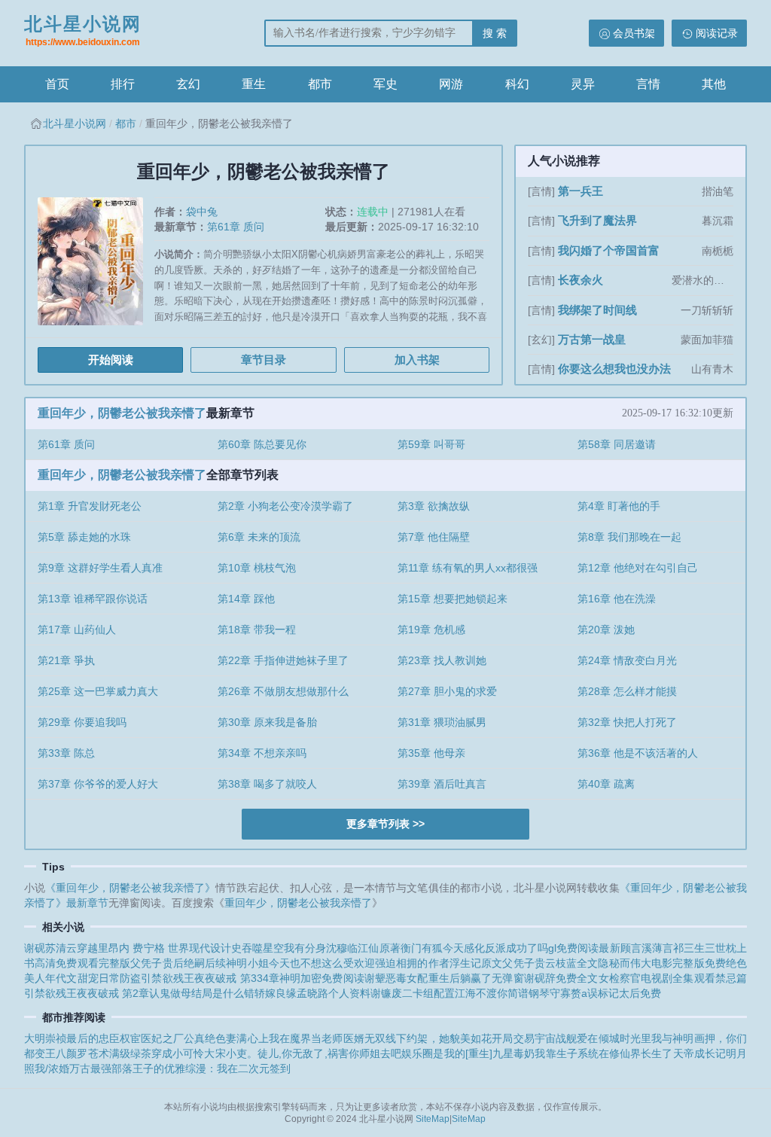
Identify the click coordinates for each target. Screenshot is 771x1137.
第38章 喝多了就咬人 (267, 784)
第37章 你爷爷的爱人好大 (98, 784)
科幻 (517, 84)
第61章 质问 (235, 227)
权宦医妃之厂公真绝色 (173, 1038)
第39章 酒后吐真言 (442, 784)
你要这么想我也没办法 (614, 368)
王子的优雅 (159, 1068)
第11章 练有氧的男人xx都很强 (468, 568)
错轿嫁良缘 (270, 993)
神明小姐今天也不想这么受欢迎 (300, 963)
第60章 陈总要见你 (262, 444)
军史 (385, 84)
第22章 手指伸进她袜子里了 (283, 660)
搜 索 (495, 33)
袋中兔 (202, 212)
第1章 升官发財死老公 (90, 506)
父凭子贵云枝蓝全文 (550, 963)
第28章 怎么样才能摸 (627, 691)
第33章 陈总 (66, 753)
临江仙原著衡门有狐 (394, 948)
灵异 (583, 84)
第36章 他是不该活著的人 (637, 753)
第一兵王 (580, 190)
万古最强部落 (101, 1068)
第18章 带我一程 (257, 629)
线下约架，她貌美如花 (439, 1038)
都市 (320, 84)
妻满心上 (247, 1038)
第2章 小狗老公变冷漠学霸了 (285, 506)
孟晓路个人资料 (333, 993)
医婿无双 (364, 1038)
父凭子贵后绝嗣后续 (178, 963)
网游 (451, 84)
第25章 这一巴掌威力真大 (98, 691)
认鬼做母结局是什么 (196, 993)
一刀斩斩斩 (707, 310)
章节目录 (263, 359)
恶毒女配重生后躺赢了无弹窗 (455, 978)
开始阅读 (110, 359)
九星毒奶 (513, 1053)
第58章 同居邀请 (616, 444)
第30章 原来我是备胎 (267, 722)
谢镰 (381, 993)
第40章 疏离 (606, 784)
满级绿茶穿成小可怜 (157, 1053)
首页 (57, 84)
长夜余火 (580, 279)
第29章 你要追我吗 (82, 722)
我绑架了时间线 (597, 309)
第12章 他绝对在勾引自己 (637, 568)
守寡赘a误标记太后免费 (605, 993)
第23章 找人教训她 (442, 660)
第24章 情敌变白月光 (627, 660)
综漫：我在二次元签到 (238, 1068)
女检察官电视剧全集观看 (657, 978)
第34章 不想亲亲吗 (262, 753)
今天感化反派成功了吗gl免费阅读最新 (531, 948)
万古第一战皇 (592, 339)
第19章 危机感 (431, 629)
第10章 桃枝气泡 (257, 568)
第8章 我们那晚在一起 (629, 537)
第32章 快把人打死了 (627, 722)
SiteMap (432, 1119)
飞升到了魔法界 (597, 220)
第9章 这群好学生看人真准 (100, 568)
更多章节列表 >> (385, 824)
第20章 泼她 (606, 629)
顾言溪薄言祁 (652, 948)
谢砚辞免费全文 (561, 978)
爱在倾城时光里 (614, 1038)
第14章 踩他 (246, 599)
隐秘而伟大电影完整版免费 (661, 963)
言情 (648, 84)
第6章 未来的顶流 (259, 537)
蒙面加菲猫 (707, 340)
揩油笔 (717, 191)
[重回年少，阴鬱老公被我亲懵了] (96, 267)
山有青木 (712, 369)
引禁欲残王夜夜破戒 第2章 (86, 993)
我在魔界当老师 (306, 1038)
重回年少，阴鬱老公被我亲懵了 (122, 413)
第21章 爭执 (66, 660)
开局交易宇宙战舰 (534, 1038)
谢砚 (34, 948)
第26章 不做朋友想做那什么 (283, 691)
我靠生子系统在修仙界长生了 (603, 1053)
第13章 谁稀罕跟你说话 (93, 599)
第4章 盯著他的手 (618, 506)
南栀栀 (717, 251)
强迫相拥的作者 (412, 963)
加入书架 (417, 359)
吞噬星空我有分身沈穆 (294, 948)
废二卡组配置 (423, 993)
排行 (123, 84)
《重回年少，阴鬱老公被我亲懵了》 (130, 888)
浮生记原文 (476, 963)
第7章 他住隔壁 (434, 537)
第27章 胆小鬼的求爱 (447, 691)
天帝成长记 (699, 1053)
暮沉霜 (717, 221)
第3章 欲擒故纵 (434, 506)
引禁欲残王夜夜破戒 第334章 (210, 978)
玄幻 (188, 84)
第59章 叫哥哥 (431, 444)
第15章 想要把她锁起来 (452, 599)
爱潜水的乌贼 (702, 280)
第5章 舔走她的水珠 (84, 537)
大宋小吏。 (230, 1053)
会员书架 (634, 33)
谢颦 (375, 978)
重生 (254, 84)
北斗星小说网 (83, 30)
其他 (714, 84)
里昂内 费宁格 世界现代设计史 (170, 948)
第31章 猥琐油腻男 (442, 722)
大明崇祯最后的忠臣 (72, 1038)
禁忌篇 (731, 978)
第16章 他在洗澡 (616, 599)
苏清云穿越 (71, 948)
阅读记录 (717, 33)
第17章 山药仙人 (77, 629)
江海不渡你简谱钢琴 (502, 993)
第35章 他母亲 (431, 753)
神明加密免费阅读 (321, 978)
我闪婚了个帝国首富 (609, 250)
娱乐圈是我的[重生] (446, 1053)
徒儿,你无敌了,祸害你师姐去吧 (329, 1053)
